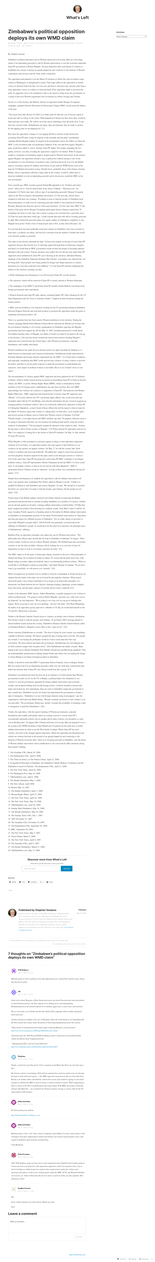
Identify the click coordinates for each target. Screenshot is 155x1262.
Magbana (21, 1056)
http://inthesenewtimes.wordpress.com (25, 1115)
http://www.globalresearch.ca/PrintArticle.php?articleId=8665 (34, 1047)
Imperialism (71, 43)
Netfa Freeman (24, 1154)
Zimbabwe (79, 43)
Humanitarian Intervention (57, 43)
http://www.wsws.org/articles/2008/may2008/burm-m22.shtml (34, 1030)
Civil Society (30, 43)
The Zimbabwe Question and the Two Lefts (69, 944)
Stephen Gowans (16, 43)
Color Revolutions (42, 43)
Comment (78, 1237)
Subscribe (66, 868)
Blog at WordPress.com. (77, 1255)
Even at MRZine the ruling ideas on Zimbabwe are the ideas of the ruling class (38, 940)
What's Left (77, 17)
